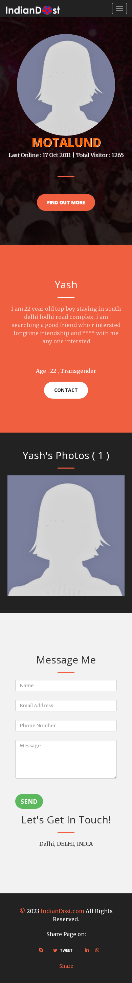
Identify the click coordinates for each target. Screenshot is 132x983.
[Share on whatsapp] (97, 950)
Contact (66, 390)
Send (29, 801)
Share (66, 966)
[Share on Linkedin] (87, 950)
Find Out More (66, 202)
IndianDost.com (62, 911)
